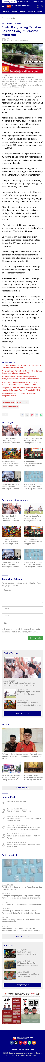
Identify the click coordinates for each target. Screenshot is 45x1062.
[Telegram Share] (36, 415)
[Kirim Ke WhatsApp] (41, 415)
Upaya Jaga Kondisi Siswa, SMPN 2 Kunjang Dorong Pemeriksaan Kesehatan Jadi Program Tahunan (29, 975)
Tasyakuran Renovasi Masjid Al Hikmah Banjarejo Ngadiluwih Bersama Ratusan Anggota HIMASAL (22, 389)
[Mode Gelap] (37, 7)
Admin (9, 39)
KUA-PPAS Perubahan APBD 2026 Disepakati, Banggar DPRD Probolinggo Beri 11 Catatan (19, 383)
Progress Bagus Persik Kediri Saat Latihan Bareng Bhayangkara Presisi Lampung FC (22, 372)
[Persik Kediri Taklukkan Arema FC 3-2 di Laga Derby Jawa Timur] (11, 767)
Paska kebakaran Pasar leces (19, 811)
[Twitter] (16, 1043)
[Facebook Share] (22, 415)
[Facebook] (12, 1043)
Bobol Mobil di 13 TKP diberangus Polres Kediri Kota (22, 904)
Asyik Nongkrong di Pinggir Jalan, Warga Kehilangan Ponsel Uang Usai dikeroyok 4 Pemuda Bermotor (22, 929)
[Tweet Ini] (27, 415)
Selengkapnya (22, 713)
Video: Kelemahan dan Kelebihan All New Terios (23, 837)
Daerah (10, 23)
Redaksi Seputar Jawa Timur (22, 1050)
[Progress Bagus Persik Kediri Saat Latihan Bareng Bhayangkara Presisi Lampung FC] (33, 430)
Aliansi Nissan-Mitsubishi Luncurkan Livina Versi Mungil (23, 846)
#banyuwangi (8, 402)
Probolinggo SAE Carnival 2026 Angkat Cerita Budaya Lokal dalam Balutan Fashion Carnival (20, 377)
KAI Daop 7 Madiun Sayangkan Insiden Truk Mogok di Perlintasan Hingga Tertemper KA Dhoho (28, 953)
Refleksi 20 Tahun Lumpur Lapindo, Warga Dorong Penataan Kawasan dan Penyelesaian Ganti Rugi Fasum (22, 756)
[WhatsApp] (29, 1043)
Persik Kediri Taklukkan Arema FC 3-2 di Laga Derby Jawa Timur (11, 777)
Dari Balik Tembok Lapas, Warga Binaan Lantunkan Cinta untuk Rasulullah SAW (22, 366)
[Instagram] (25, 1043)
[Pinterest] (21, 1043)
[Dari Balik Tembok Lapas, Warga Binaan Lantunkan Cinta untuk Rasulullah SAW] (11, 430)
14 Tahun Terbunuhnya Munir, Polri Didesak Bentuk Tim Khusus (24, 819)
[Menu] (3, 6)
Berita (4, 23)
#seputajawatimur (10, 407)
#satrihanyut (22, 402)
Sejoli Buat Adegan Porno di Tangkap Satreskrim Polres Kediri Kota (21, 920)
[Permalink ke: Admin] (4, 39)
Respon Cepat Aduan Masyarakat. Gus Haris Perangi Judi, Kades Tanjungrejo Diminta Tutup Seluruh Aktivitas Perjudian (20, 912)
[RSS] (34, 1043)
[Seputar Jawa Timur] (18, 6)
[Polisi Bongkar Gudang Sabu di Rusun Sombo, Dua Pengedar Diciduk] (33, 476)
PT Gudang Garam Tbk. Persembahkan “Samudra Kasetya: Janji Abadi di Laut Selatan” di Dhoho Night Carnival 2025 (28, 964)
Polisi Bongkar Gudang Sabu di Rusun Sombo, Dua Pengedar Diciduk (22, 394)
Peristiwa (17, 23)
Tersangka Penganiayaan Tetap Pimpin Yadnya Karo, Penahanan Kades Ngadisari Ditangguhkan (21, 897)
